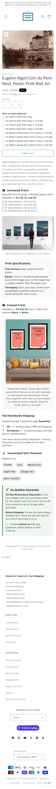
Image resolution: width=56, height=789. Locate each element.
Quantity (5, 99)
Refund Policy (12, 629)
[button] (6, 16)
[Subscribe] (42, 717)
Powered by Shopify (29, 778)
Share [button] (7, 557)
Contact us (11, 642)
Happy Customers (14, 686)
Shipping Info (12, 680)
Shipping (16, 94)
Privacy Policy (12, 622)
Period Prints (17, 778)
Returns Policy (12, 673)
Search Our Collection (16, 699)
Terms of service (29, 783)
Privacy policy (14, 783)
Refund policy (45, 778)
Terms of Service (13, 635)
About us (10, 692)
